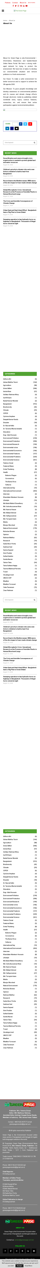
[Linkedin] (28, 1251)
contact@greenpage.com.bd (24, 1240)
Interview (6, 494)
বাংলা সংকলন (31, 3)
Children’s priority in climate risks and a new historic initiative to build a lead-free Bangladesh (18, 171)
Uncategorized (8, 575)
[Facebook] (5, 1251)
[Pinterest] (22, 1251)
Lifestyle (6, 500)
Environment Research (11, 444)
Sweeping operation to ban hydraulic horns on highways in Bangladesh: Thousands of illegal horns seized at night (19, 221)
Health (5, 472)
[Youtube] (34, 1251)
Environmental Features (11, 454)
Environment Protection (11, 441)
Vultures (8, 485)
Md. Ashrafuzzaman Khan (12, 506)
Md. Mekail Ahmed (9, 513)
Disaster (6, 422)
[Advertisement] (20, 42)
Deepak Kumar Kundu (10, 419)
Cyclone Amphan (9, 416)
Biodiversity (7, 407)
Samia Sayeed (8, 550)
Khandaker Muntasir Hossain (13, 497)
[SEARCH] (34, 142)
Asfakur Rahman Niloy (11, 394)
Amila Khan (7, 391)
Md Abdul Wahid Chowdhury (13, 503)
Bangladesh (7, 404)
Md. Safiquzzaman (9, 516)
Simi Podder (7, 553)
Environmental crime (10, 447)
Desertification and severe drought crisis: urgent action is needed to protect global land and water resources (19, 160)
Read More (28, 1266)
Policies (7, 3)
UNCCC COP (7, 578)
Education (6, 432)
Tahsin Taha (7, 562)
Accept (19, 1266)
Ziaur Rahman (8, 590)
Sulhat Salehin (8, 556)
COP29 (5, 413)
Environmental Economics (12, 450)
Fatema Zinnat (8, 463)
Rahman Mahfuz (9, 537)
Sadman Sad (7, 547)
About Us (23, 3)
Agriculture (7, 385)
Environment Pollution (11, 438)
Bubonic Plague (10, 475)
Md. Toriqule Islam (9, 519)
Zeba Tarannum (8, 587)
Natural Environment (10, 528)
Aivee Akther (7, 388)
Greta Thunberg (8, 469)
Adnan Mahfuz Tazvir (10, 382)
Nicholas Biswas (9, 531)
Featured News (8, 466)
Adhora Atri (7, 379)
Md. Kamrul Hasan (9, 509)
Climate (6, 410)
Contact (15, 3)
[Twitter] (11, 1251)
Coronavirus (9, 478)
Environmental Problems (12, 457)
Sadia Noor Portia (9, 544)
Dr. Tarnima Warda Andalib (12, 429)
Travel (5, 572)
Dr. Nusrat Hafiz (8, 426)
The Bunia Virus (10, 482)
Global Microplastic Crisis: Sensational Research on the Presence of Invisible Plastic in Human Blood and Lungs (20, 192)
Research (6, 541)
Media (5, 522)
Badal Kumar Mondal (10, 401)
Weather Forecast (9, 584)
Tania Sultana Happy (10, 565)
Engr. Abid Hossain (10, 435)
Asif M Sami (7, 398)
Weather (6, 581)
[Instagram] (16, 1251)
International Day (9, 488)
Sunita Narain (8, 559)
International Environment (12, 491)
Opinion (6, 534)
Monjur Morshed (9, 525)
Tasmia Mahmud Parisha (12, 569)
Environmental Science (11, 460)
